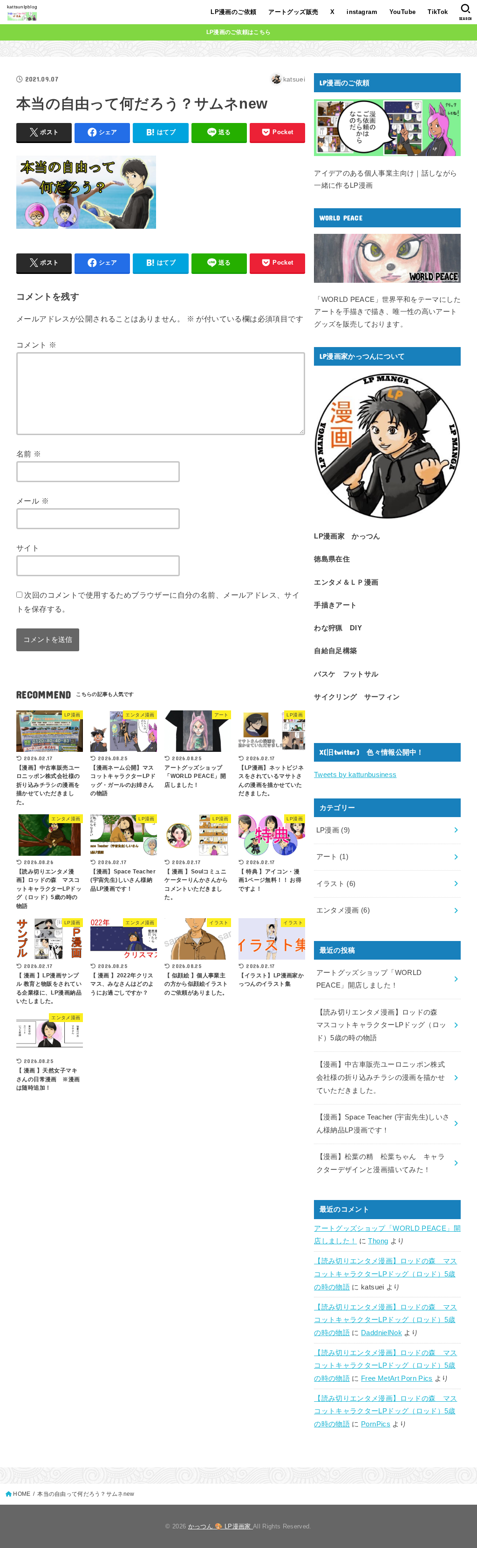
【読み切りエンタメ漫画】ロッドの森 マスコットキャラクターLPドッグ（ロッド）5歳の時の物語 (385, 1273)
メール (32, 501)
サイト (27, 548)
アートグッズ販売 (293, 11)
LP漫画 (333, 830)
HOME (21, 1494)
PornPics (375, 1424)
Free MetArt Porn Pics (397, 1378)
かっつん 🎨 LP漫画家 (220, 1526)
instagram (362, 11)
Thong (378, 1241)
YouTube (402, 11)
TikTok (438, 11)
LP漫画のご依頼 (233, 11)
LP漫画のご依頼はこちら (238, 32)
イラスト (336, 883)
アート (332, 856)
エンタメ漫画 (343, 910)
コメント (36, 345)
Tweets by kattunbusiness (355, 774)
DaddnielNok (381, 1333)
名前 (28, 454)
